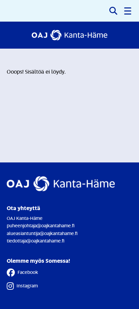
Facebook (28, 272)
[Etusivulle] (69, 35)
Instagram (27, 285)
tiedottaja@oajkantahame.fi (35, 240)
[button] (128, 11)
